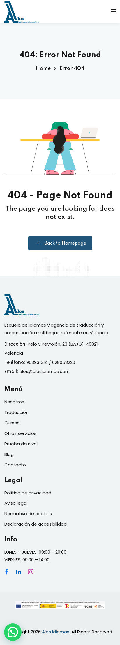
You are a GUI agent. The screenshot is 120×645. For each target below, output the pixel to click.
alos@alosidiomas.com (44, 371)
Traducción (16, 412)
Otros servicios (20, 433)
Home (43, 68)
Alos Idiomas (55, 632)
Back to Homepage (65, 243)
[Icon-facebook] (6, 571)
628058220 (63, 362)
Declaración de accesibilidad (35, 524)
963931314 (37, 362)
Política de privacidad (27, 493)
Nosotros (14, 402)
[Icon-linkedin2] (18, 571)
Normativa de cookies (28, 513)
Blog (9, 454)
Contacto (15, 465)
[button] (13, 632)
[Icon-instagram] (30, 571)
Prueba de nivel (21, 444)
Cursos (12, 423)
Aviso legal (15, 503)
